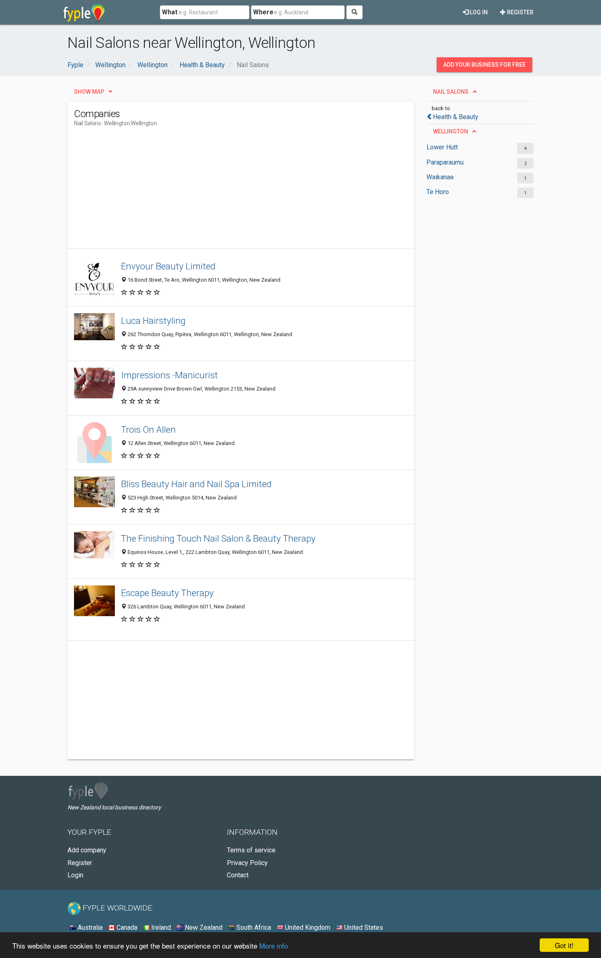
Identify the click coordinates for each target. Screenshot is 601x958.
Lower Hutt (442, 147)
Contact (238, 875)
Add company (86, 850)
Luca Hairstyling (153, 320)
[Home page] (84, 12)
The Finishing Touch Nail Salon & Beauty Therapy (218, 538)
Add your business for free (484, 64)
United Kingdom (306, 927)
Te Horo (437, 192)
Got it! (564, 945)
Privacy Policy (247, 863)
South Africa (253, 927)
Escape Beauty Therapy (167, 592)
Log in (478, 12)
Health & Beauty (455, 117)
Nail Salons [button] (451, 91)
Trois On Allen (148, 429)
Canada (126, 927)
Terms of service (251, 850)
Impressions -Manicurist (169, 375)
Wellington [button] (450, 131)
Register (520, 12)
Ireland (160, 927)
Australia (89, 927)
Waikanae (440, 177)
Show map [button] (89, 91)
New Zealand (202, 927)
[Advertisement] (223, 191)
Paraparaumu (445, 162)
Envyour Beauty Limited (168, 266)
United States (363, 927)
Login (75, 875)
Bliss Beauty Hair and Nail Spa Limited (196, 484)
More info (273, 945)
